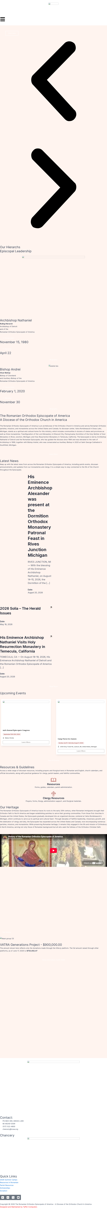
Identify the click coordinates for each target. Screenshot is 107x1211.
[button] (53, 81)
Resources (53, 784)
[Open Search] (102, 13)
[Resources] (53, 780)
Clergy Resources (53, 798)
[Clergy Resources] (53, 793)
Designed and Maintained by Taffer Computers (18, 1207)
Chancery (7, 1135)
